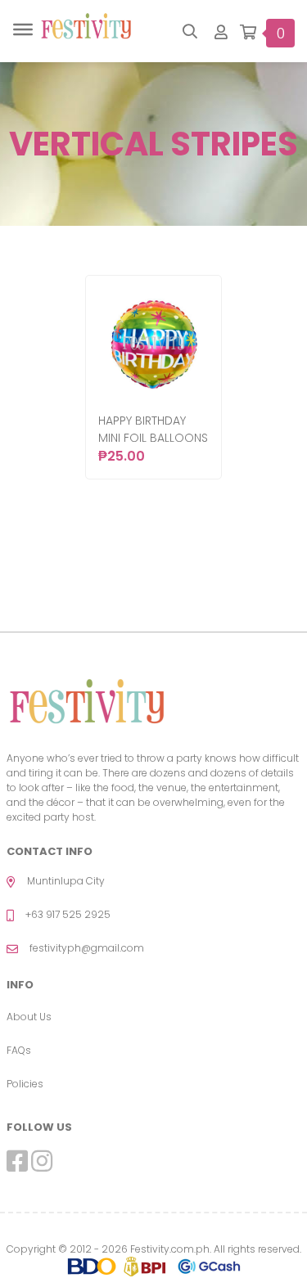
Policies (25, 1084)
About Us (29, 1017)
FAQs (19, 1050)
